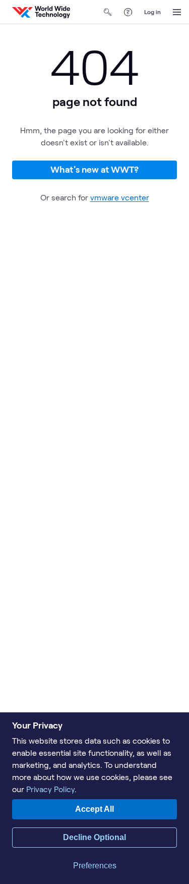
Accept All (94, 809)
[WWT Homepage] (41, 12)
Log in (152, 11)
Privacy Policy (50, 789)
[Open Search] (108, 12)
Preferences (94, 865)
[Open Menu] (177, 12)
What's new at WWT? (94, 169)
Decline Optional (94, 837)
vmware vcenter (119, 197)
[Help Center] (128, 12)
